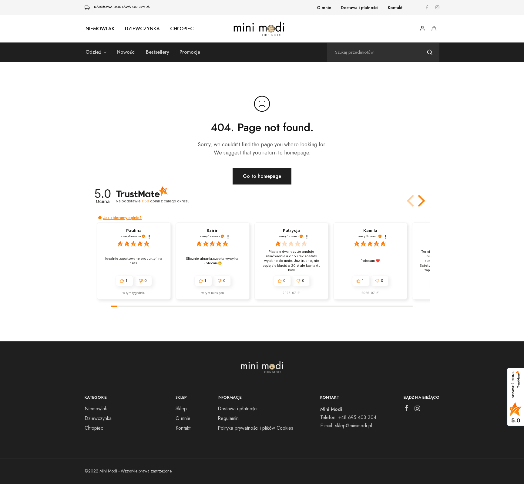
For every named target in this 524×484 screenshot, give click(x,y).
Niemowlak (100, 28)
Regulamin (228, 418)
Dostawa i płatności (359, 7)
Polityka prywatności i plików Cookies (255, 428)
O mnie (324, 7)
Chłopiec (182, 28)
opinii (165, 201)
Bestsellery (157, 52)
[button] (420, 201)
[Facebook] (406, 409)
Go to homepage (262, 176)
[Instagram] (417, 409)
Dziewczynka (142, 28)
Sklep (181, 408)
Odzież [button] (93, 52)
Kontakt (395, 7)
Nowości (126, 52)
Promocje (190, 52)
